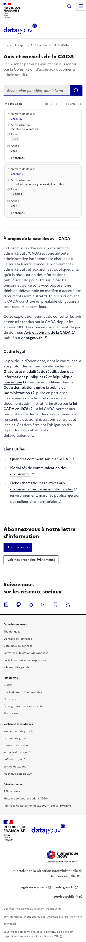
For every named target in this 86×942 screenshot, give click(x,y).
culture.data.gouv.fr (16, 767)
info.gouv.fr (65, 887)
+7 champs (17, 158)
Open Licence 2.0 (47, 936)
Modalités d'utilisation (30, 909)
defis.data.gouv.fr (15, 760)
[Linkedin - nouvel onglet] (6, 604)
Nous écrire (11, 699)
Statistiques (11, 713)
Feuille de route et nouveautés (23, 692)
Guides (8, 685)
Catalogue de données (18, 646)
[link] (18, 547)
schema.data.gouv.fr (16, 667)
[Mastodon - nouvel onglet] (18, 604)
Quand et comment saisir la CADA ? (40, 459)
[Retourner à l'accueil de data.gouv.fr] (20, 29)
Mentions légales (34, 917)
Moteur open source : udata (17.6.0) (26, 799)
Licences (9, 909)
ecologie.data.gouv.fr (17, 752)
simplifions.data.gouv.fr (18, 731)
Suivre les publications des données (26, 653)
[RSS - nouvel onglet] (68, 604)
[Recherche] (69, 6)
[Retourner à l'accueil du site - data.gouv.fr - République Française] (48, 830)
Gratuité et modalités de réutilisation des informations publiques (38, 374)
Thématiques (12, 632)
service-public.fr (66, 896)
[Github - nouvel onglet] (55, 604)
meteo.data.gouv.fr (16, 738)
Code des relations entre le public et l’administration (34, 390)
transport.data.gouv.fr (18, 745)
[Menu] (80, 6)
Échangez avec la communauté (23, 706)
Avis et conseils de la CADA (47, 332)
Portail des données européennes (25, 660)
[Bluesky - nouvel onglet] (30, 604)
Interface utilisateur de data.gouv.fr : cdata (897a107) (37, 806)
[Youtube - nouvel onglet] (43, 604)
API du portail (12, 791)
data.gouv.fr (32, 337)
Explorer (23, 45)
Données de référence (18, 639)
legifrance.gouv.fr (34, 887)
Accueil (8, 45)
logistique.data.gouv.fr (18, 774)
